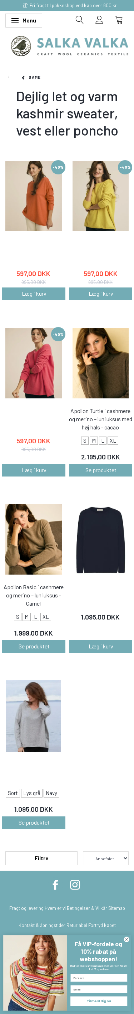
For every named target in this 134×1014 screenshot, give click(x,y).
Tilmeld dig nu (99, 1001)
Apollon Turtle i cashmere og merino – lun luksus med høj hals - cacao (100, 418)
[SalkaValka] (70, 45)
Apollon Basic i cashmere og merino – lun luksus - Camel (34, 595)
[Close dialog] (126, 939)
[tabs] (79, 19)
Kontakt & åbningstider (42, 925)
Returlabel (76, 925)
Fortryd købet (102, 925)
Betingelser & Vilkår (87, 908)
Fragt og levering (26, 908)
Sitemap (116, 908)
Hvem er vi (55, 908)
